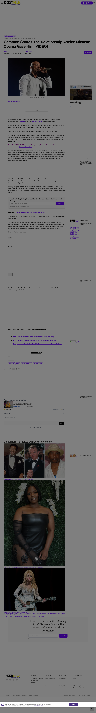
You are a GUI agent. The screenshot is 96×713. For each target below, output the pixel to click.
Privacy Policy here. (38, 705)
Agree (73, 704)
